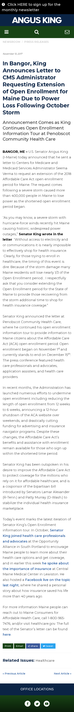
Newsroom (11, 41)
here (7, 635)
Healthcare (45, 661)
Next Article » (62, 673)
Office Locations (37, 689)
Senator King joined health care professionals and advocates (34, 535)
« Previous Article (14, 673)
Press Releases (36, 41)
